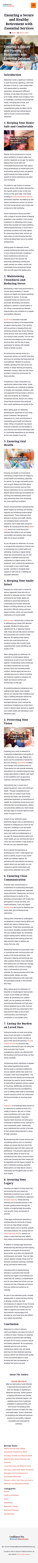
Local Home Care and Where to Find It (17, 1466)
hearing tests (8, 907)
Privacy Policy (21, 1554)
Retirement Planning (11, 1510)
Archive (6, 1491)
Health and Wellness (11, 1495)
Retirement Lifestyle (11, 1506)
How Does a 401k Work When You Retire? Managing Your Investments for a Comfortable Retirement (18, 1473)
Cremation (7, 1106)
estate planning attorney (12, 1234)
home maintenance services (23, 197)
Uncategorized (9, 1514)
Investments (8, 1503)
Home (13, 33)
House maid (8, 320)
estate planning (11, 1200)
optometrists (21, 763)
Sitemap (27, 1554)
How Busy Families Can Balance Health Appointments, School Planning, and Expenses (18, 1459)
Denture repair (9, 620)
